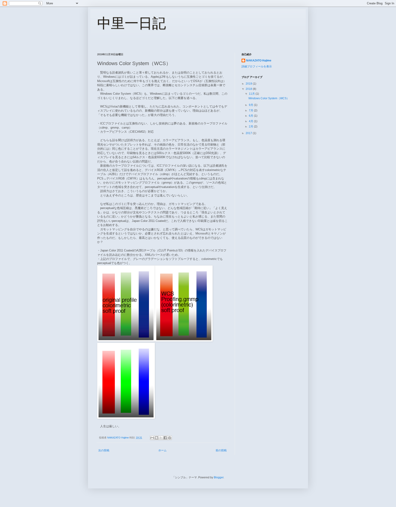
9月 (251, 105)
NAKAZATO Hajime (258, 60)
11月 (252, 93)
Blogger (218, 477)
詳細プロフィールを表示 (257, 66)
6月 (251, 115)
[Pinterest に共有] (169, 437)
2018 (249, 89)
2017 (249, 133)
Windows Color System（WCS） (268, 98)
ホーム (162, 450)
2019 (249, 83)
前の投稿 (221, 450)
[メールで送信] (152, 437)
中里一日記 (131, 23)
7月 (251, 110)
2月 (251, 126)
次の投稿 (103, 450)
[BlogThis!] (156, 437)
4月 (251, 121)
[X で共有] (161, 437)
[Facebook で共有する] (165, 437)
